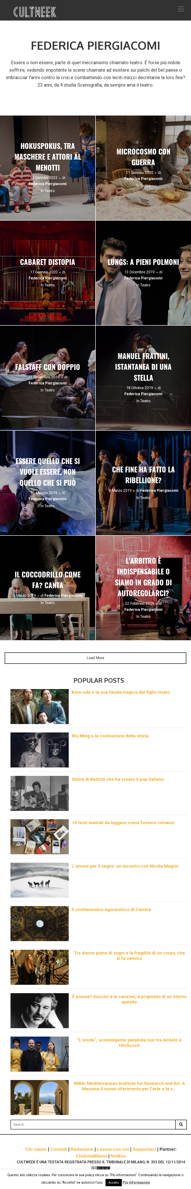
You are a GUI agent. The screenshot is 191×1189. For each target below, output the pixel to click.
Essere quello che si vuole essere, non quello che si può (48, 472)
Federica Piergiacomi (48, 184)
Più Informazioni (136, 1182)
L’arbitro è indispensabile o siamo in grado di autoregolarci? (143, 578)
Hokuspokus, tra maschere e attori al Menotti (47, 157)
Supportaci (144, 1149)
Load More (95, 658)
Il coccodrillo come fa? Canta (48, 581)
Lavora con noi (113, 1149)
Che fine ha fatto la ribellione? (143, 476)
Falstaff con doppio (47, 367)
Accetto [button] (113, 1182)
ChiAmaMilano (91, 1156)
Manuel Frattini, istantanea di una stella (143, 367)
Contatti (58, 1149)
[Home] (35, 12)
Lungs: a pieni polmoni (143, 262)
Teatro (49, 191)
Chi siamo (36, 1149)
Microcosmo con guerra (143, 158)
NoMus (118, 1156)
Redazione (82, 1149)
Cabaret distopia (47, 262)
